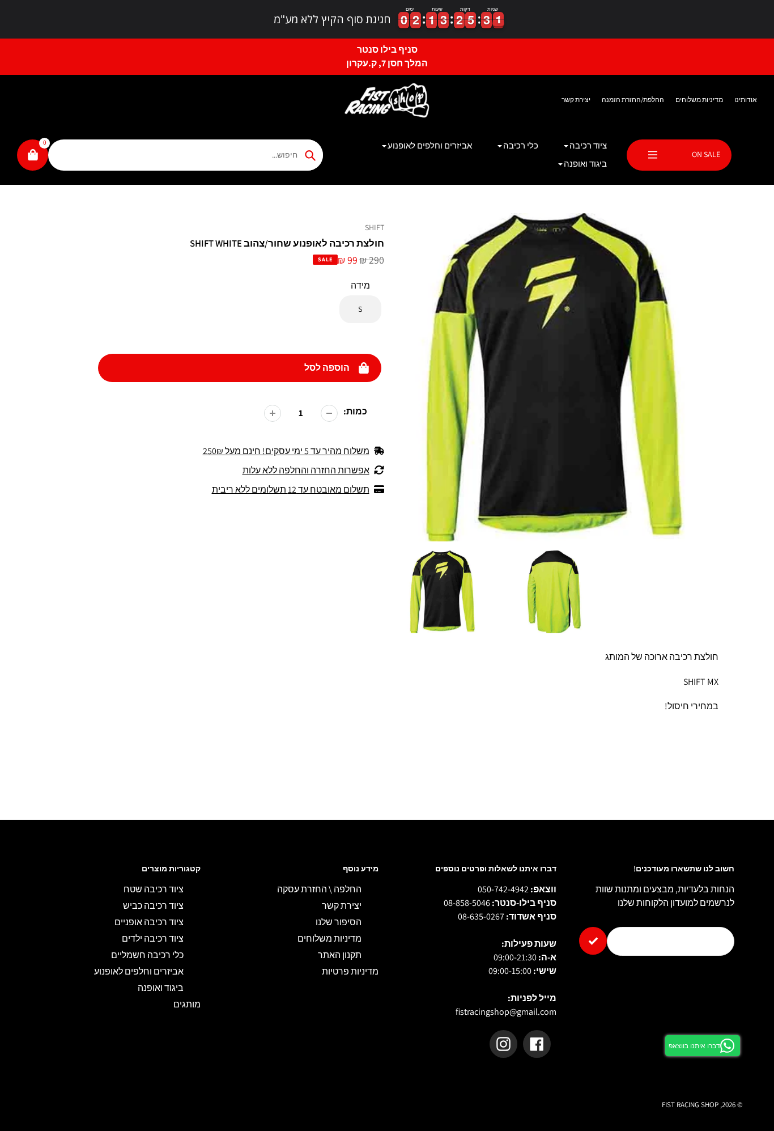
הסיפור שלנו (339, 922)
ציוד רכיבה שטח (154, 889)
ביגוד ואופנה (161, 988)
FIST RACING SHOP (690, 1104)
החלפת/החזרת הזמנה (633, 99)
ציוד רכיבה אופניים (149, 922)
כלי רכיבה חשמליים (147, 955)
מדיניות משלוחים (699, 99)
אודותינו (745, 99)
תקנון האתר (340, 955)
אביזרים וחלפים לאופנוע (139, 971)
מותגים (187, 1004)
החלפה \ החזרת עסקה (319, 889)
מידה (360, 285)
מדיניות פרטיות (350, 971)
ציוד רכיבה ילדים (153, 938)
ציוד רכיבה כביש (153, 906)
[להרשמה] (593, 941)
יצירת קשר (576, 99)
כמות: (355, 411)
